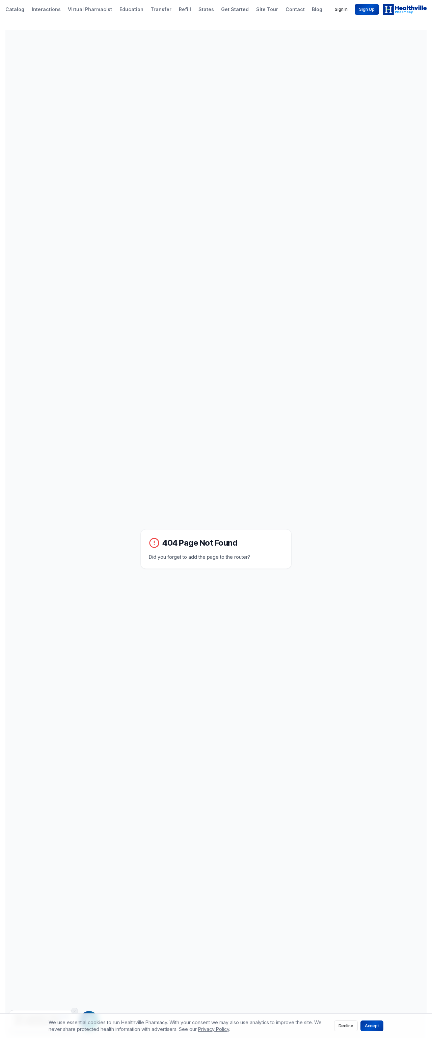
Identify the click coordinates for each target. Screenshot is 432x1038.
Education (131, 9)
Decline (346, 1025)
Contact (295, 9)
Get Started (235, 9)
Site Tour (267, 9)
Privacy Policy (213, 1029)
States (206, 9)
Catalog (14, 9)
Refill (185, 9)
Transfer (161, 9)
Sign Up (366, 9)
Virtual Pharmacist (90, 9)
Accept (372, 1025)
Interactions (46, 9)
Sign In (341, 9)
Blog (317, 9)
